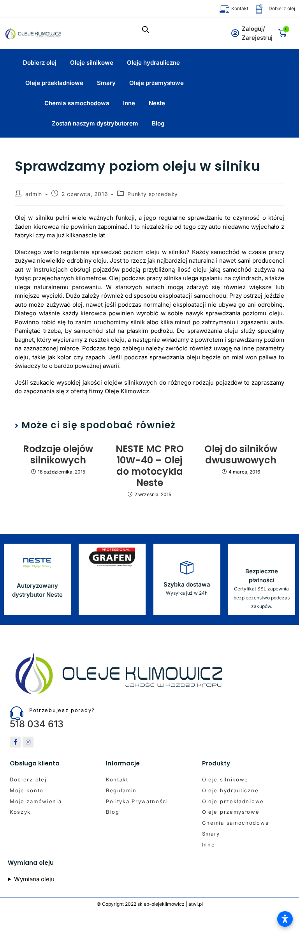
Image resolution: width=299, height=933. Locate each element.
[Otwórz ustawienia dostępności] (285, 919)
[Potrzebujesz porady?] (16, 713)
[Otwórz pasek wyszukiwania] (146, 29)
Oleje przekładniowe (54, 83)
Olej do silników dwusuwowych (240, 455)
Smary (106, 83)
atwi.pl (195, 904)
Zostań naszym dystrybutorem (95, 123)
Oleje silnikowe (91, 62)
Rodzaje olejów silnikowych (58, 455)
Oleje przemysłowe (156, 83)
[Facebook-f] (15, 742)
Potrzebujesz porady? (62, 710)
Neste (157, 103)
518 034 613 (36, 724)
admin (33, 194)
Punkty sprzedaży (152, 194)
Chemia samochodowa (76, 103)
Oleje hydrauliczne (153, 62)
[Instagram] (28, 742)
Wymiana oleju (34, 879)
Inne (129, 103)
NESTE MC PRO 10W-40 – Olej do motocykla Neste (150, 466)
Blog (158, 123)
